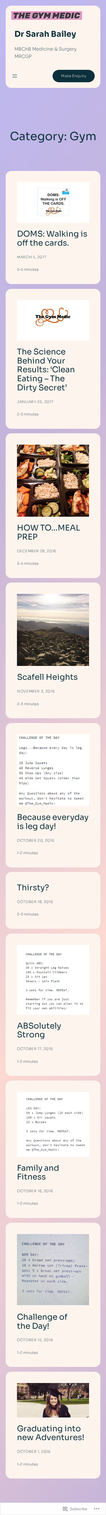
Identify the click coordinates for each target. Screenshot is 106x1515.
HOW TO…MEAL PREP (48, 532)
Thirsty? (33, 887)
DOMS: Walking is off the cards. (52, 238)
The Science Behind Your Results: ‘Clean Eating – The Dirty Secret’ (46, 369)
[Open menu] (14, 76)
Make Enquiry (73, 75)
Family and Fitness (38, 1172)
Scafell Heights (47, 677)
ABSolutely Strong (39, 1030)
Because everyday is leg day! (52, 822)
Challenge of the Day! (42, 1321)
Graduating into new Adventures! (50, 1433)
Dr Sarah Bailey (45, 34)
